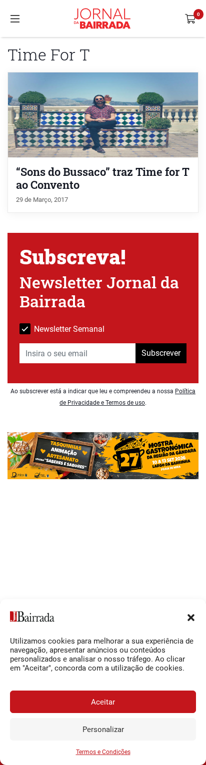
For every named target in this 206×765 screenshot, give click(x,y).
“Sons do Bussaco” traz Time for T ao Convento (103, 177)
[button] (191, 617)
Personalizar (103, 729)
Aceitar (103, 702)
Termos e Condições (103, 752)
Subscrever (161, 353)
